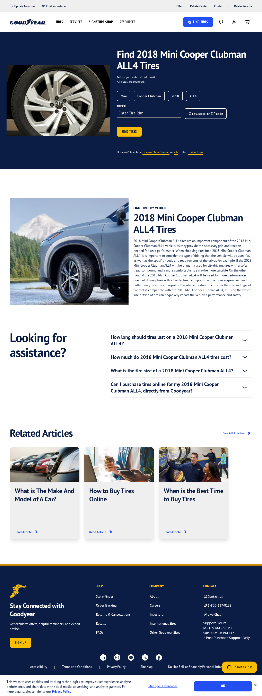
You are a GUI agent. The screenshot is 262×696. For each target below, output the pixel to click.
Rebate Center (199, 6)
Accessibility (38, 667)
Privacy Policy (116, 667)
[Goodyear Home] (28, 22)
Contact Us (221, 6)
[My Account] (234, 22)
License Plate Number (155, 152)
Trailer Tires (195, 152)
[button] (44, 493)
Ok (223, 686)
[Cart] (247, 22)
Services (76, 22)
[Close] (255, 685)
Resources (127, 22)
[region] (131, 685)
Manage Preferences (162, 686)
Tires (59, 22)
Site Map (146, 667)
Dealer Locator (243, 6)
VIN (176, 152)
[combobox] (123, 96)
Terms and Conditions (77, 667)
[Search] (221, 22)
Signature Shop (101, 22)
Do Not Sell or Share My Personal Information (200, 667)
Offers (180, 6)
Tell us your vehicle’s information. (138, 77)
